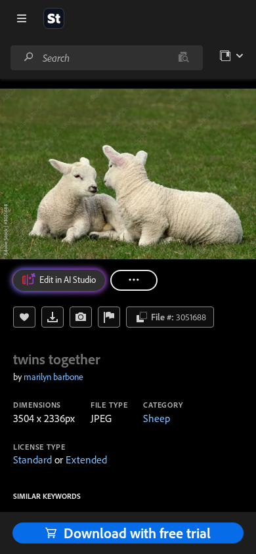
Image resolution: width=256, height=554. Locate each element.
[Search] (29, 57)
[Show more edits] (134, 280)
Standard (32, 459)
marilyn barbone (53, 377)
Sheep (156, 418)
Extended (86, 459)
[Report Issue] (109, 317)
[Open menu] (22, 18)
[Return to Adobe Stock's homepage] (53, 18)
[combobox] (106, 58)
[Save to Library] (24, 317)
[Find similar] (183, 57)
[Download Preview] (52, 317)
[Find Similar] (81, 317)
